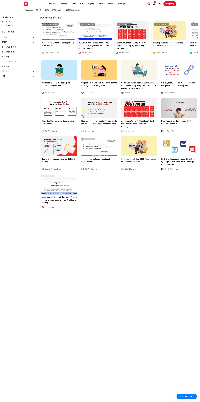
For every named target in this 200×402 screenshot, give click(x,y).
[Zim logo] (26, 4)
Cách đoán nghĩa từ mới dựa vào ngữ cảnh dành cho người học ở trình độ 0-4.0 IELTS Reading (94, 45)
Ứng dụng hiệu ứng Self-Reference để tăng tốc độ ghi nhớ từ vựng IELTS (99, 84)
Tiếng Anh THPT (9, 52)
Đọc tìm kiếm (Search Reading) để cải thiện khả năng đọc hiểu (57, 84)
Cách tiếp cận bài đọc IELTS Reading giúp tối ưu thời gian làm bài (168, 44)
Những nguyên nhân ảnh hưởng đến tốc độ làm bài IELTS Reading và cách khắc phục (99, 122)
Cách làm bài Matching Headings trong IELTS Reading (57, 44)
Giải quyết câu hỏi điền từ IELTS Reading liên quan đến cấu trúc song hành (178, 84)
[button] (148, 3)
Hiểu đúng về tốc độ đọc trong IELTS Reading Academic (176, 122)
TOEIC (4, 42)
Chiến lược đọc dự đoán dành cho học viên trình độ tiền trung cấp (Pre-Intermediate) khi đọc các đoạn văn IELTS (139, 85)
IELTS (4, 37)
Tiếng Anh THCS (9, 47)
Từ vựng (5, 57)
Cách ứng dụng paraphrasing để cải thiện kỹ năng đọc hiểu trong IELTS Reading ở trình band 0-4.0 (178, 162)
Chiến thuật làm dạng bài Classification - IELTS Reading (58, 122)
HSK (3, 76)
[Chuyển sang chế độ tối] (160, 4)
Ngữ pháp (6, 66)
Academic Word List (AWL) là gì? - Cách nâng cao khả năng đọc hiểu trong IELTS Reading (132, 45)
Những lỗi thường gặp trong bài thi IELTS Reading (58, 160)
